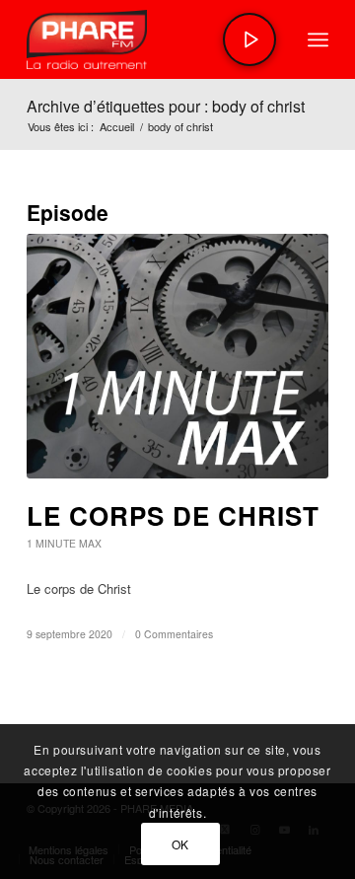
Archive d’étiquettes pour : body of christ (166, 106)
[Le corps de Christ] (177, 356)
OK (180, 844)
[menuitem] (318, 39)
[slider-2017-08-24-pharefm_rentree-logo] (147, 39)
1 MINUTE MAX (64, 543)
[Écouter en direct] (249, 39)
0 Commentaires (174, 633)
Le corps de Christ (173, 515)
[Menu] (318, 39)
